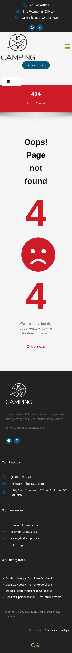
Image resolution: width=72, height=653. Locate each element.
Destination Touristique (57, 630)
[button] (67, 47)
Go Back (38, 346)
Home (29, 103)
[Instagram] (40, 27)
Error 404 (41, 103)
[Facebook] (32, 27)
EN (9, 81)
